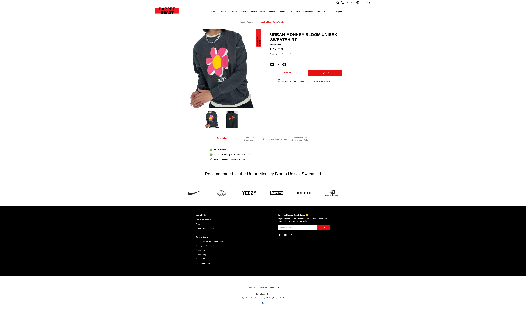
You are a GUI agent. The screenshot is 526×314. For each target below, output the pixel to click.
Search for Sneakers (203, 220)
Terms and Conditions (204, 259)
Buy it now (325, 73)
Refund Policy (201, 250)
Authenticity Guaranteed (205, 229)
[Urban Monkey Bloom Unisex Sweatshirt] (212, 119)
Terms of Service (202, 237)
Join (323, 227)
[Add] (284, 64)
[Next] (313, 139)
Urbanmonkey (275, 45)
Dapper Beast (260, 294)
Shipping (273, 54)
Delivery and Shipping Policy (206, 246)
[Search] (337, 2)
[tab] (222, 139)
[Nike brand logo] (194, 193)
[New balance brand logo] (331, 193)
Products (250, 22)
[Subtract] (272, 64)
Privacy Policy (201, 255)
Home (242, 22)
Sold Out (287, 73)
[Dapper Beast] (167, 11)
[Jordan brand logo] (222, 193)
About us (199, 224)
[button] (347, 2)
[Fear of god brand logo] (304, 193)
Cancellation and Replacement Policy (210, 242)
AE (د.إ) (368, 3)
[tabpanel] (263, 153)
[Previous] (213, 139)
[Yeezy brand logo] (249, 193)
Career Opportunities (203, 263)
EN (363, 3)
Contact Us (200, 233)
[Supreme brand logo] (276, 193)
